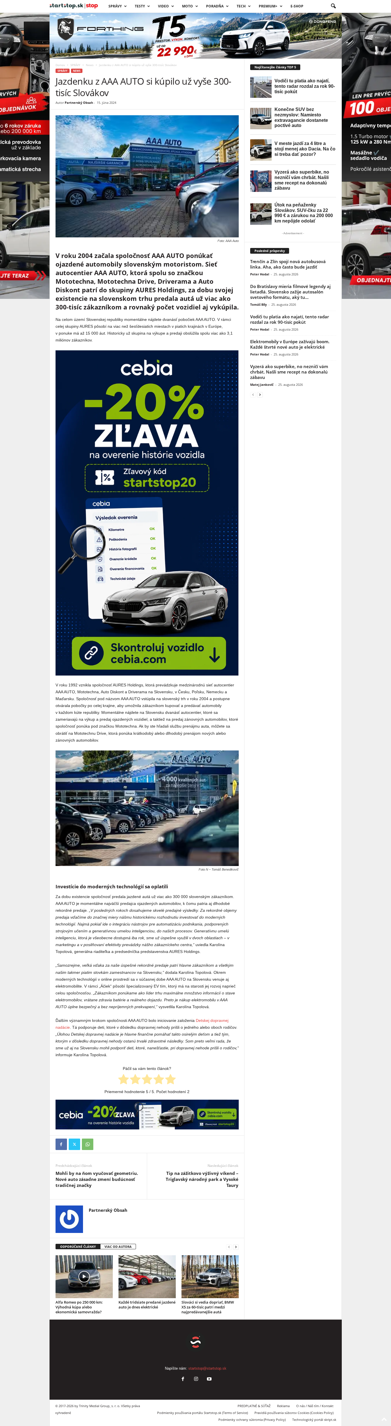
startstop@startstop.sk (207, 1368)
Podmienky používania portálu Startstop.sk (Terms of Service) (202, 1413)
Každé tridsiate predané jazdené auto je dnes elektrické (147, 1305)
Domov (60, 65)
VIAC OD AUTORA (118, 1246)
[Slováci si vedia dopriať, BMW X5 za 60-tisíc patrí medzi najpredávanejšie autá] (210, 1276)
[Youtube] (209, 1379)
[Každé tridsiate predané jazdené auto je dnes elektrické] (147, 1276)
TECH (241, 6)
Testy (140, 6)
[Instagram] (196, 1379)
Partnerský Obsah (79, 102)
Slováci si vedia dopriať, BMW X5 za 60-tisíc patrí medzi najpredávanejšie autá (207, 1307)
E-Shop (297, 6)
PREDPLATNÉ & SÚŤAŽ (254, 1406)
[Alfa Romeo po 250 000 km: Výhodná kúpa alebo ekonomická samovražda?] (84, 1276)
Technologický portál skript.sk (314, 1419)
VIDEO (163, 6)
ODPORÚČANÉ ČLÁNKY (78, 1246)
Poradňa (215, 6)
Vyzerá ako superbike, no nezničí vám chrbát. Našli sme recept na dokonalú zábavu (289, 372)
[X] (74, 1144)
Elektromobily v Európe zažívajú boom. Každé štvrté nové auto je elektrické (289, 344)
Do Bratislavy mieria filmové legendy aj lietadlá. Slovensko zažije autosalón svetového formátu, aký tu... (290, 291)
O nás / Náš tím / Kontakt (314, 1406)
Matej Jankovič (262, 384)
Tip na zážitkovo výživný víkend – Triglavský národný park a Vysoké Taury (202, 1179)
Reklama (283, 1406)
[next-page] (236, 1247)
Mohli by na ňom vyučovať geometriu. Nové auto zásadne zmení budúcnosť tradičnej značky (97, 1179)
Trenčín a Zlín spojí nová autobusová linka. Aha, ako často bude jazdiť (288, 264)
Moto (187, 6)
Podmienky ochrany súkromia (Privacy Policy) (252, 1419)
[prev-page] (229, 1247)
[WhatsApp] (87, 1144)
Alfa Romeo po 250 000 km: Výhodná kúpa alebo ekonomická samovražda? (79, 1307)
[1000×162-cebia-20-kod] (147, 1114)
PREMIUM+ (268, 6)
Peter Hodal (259, 274)
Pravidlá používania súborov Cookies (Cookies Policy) (293, 1413)
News (90, 65)
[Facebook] (61, 1144)
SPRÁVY (115, 6)
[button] (333, 6)
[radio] (123, 1080)
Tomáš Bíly (258, 304)
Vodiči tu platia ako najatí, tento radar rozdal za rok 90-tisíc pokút (289, 319)
